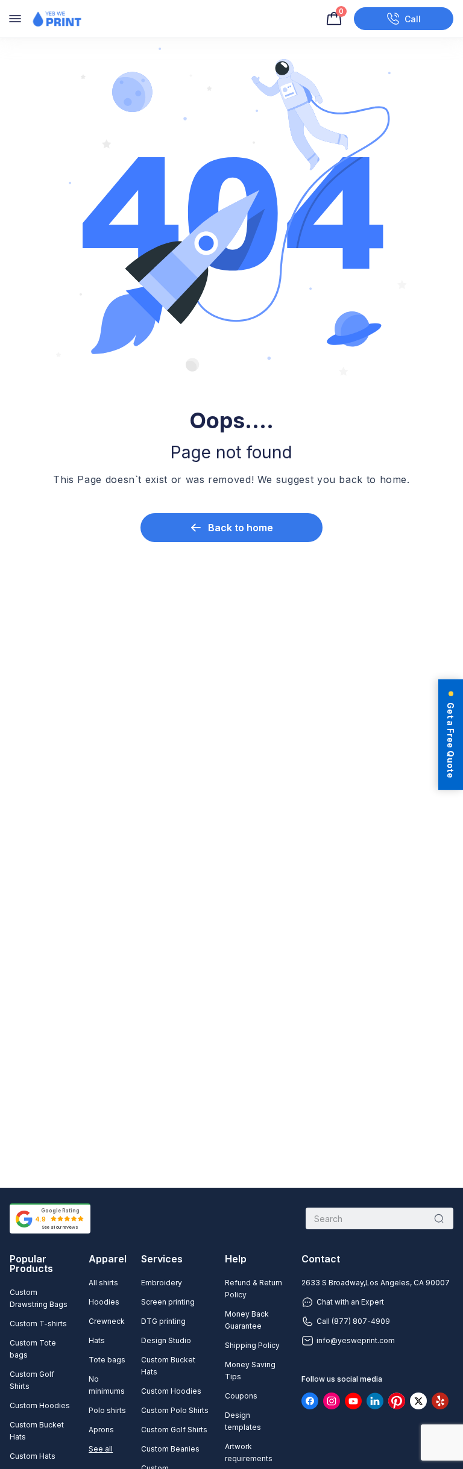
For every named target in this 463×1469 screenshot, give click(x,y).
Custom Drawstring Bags (39, 1298)
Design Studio (166, 1340)
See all (101, 1448)
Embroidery (161, 1282)
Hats (97, 1340)
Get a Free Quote (451, 740)
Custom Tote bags (33, 1348)
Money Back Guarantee (247, 1319)
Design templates (243, 1421)
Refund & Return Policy (253, 1288)
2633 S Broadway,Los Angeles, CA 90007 (375, 1282)
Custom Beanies (170, 1448)
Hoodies (104, 1301)
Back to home (240, 528)
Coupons (241, 1395)
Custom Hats (32, 1456)
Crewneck (107, 1321)
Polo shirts (107, 1410)
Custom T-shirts (38, 1323)
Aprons (101, 1429)
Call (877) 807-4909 (353, 1321)
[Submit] (439, 1218)
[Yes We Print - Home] (56, 18)
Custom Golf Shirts (32, 1380)
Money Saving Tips (250, 1370)
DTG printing (163, 1321)
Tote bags (107, 1359)
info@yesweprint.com (356, 1340)
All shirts (103, 1282)
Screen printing (168, 1301)
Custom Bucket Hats (37, 1430)
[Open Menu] (15, 18)
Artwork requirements (248, 1452)
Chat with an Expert (350, 1301)
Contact (320, 1259)
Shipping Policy (252, 1345)
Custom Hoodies (40, 1405)
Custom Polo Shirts (175, 1410)
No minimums (107, 1385)
